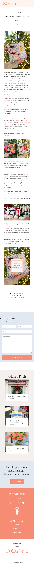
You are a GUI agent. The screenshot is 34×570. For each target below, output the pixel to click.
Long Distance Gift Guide (18, 91)
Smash (21, 562)
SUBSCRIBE (17, 481)
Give (17, 24)
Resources (17, 498)
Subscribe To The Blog (17, 297)
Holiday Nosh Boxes (9, 193)
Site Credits (17, 559)
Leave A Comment (18, 293)
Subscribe (17, 532)
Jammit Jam (7, 100)
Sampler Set (17, 120)
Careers (17, 546)
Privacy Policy (17, 556)
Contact (17, 528)
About (17, 524)
